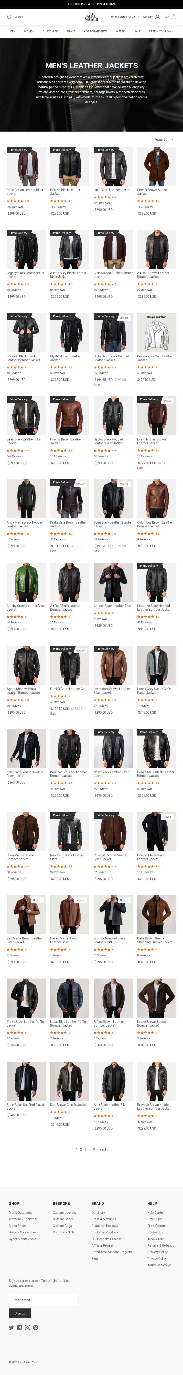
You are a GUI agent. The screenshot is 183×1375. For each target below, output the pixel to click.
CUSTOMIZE (50, 31)
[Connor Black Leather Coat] (113, 582)
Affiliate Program (104, 1245)
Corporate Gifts (64, 1232)
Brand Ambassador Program (112, 1252)
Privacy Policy (157, 1258)
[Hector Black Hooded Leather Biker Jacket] (113, 415)
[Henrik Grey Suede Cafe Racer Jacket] (156, 665)
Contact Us (155, 1232)
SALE (137, 31)
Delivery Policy (158, 1252)
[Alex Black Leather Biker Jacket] (113, 1081)
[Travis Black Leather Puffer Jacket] (26, 998)
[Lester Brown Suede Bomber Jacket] (156, 998)
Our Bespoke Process (107, 1239)
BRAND (71, 31)
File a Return (156, 1226)
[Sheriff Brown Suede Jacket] (156, 166)
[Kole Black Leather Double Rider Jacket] (26, 748)
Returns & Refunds (161, 1245)
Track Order (156, 1239)
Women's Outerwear (23, 1219)
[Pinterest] (35, 1327)
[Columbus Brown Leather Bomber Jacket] (156, 498)
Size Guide (155, 1219)
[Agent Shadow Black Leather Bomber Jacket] (26, 665)
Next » (104, 1149)
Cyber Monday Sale (22, 1239)
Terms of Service (160, 1265)
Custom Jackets (64, 1212)
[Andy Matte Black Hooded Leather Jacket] (26, 498)
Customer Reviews (105, 1226)
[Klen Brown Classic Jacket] (69, 1081)
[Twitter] (11, 1327)
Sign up (20, 1313)
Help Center (156, 1212)
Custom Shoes (63, 1219)
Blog (95, 1258)
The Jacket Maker (28, 1362)
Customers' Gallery (105, 1232)
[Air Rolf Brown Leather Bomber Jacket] (156, 249)
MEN (12, 31)
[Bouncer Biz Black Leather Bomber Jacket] (69, 748)
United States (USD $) (124, 16)
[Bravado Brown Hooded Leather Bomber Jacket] (156, 1081)
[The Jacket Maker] (91, 17)
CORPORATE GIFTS (95, 31)
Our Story (98, 1212)
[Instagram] (27, 1327)
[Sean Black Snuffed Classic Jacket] (26, 1081)
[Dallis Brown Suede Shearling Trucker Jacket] (156, 914)
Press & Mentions (104, 1219)
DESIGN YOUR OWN (161, 31)
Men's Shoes (18, 1226)
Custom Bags (62, 1226)
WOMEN (29, 31)
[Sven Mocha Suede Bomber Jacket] (26, 831)
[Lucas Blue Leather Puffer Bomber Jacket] (69, 998)
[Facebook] (19, 1327)
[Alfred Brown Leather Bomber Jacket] (113, 998)
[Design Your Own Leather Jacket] (156, 332)
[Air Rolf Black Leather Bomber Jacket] (69, 582)
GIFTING (121, 31)
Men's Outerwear (21, 1212)
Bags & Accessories (23, 1232)
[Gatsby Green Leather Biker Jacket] (26, 582)
